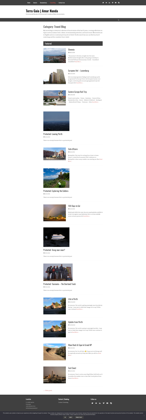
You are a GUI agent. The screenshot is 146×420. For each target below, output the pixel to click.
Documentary (43, 3)
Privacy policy (79, 417)
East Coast (72, 368)
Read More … (78, 61)
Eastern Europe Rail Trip (77, 91)
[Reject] (144, 415)
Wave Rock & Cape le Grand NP (80, 345)
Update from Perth (75, 322)
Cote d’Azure (73, 149)
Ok (65, 417)
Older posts (47, 390)
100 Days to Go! (74, 205)
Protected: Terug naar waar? (54, 249)
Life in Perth (73, 299)
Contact (60, 402)
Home (28, 3)
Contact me (62, 3)
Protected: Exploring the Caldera (55, 190)
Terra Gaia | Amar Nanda (42, 10)
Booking (66, 402)
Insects (35, 3)
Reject (70, 417)
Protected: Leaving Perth (52, 134)
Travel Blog (53, 3)
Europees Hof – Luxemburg (78, 70)
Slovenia (71, 49)
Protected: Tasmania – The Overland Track (59, 284)
